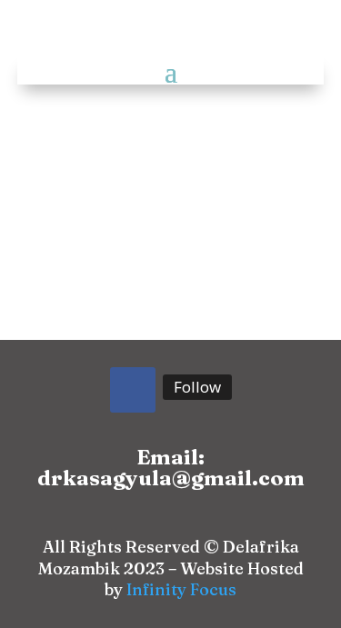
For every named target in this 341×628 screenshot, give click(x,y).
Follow (197, 386)
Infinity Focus (181, 589)
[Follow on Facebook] (132, 390)
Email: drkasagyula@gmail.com (171, 467)
